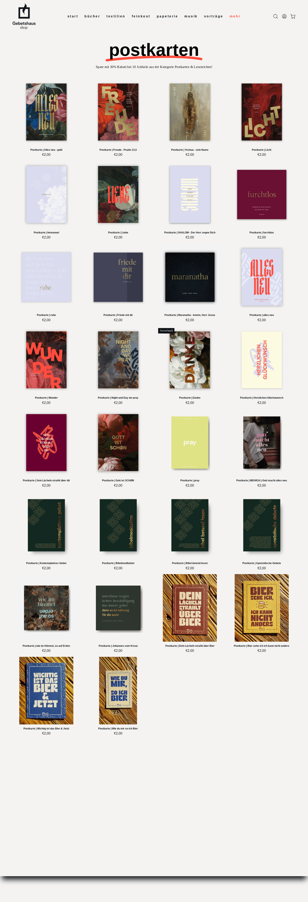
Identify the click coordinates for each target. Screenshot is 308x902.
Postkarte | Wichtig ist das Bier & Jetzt (46, 729)
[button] (275, 16)
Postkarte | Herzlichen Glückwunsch (261, 398)
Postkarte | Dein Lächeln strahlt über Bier (190, 646)
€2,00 (46, 154)
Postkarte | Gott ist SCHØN (118, 480)
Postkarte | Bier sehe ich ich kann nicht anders (261, 646)
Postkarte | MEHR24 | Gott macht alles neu (261, 480)
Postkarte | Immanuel (46, 233)
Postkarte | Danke (190, 398)
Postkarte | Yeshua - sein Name (189, 150)
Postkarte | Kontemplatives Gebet (46, 563)
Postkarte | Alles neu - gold (46, 150)
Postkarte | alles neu (262, 315)
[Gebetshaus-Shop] (24, 16)
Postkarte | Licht (261, 150)
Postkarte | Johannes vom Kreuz (118, 646)
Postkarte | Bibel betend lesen (190, 563)
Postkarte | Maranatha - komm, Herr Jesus (189, 315)
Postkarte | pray (189, 480)
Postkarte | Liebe (118, 233)
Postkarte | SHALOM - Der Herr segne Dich (189, 233)
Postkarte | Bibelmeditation (118, 563)
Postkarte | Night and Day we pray (118, 398)
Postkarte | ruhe (46, 315)
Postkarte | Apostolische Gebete (261, 563)
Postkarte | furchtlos (262, 233)
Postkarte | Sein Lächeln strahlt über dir (46, 480)
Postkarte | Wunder (46, 398)
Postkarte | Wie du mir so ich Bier (118, 729)
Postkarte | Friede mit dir (118, 315)
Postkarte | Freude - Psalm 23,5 (118, 150)
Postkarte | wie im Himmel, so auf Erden (46, 646)
